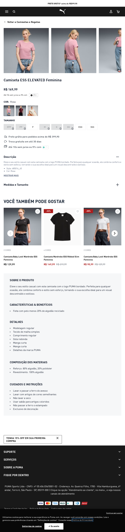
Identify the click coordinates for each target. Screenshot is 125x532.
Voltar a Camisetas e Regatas (23, 21)
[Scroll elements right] (115, 233)
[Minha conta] (111, 12)
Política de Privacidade (39, 508)
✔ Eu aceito (54, 526)
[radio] (9, 110)
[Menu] (7, 12)
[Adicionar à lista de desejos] (37, 211)
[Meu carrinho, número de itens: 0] (118, 12)
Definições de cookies (32, 526)
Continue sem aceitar (114, 513)
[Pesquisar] (14, 12)
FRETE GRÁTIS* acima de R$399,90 (62, 3)
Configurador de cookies (61, 508)
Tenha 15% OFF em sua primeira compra (25, 439)
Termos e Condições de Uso (15, 508)
